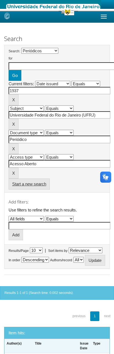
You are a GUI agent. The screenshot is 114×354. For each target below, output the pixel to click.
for (10, 58)
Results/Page (19, 251)
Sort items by (58, 251)
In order (14, 260)
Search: (14, 51)
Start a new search (29, 184)
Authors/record (61, 260)
